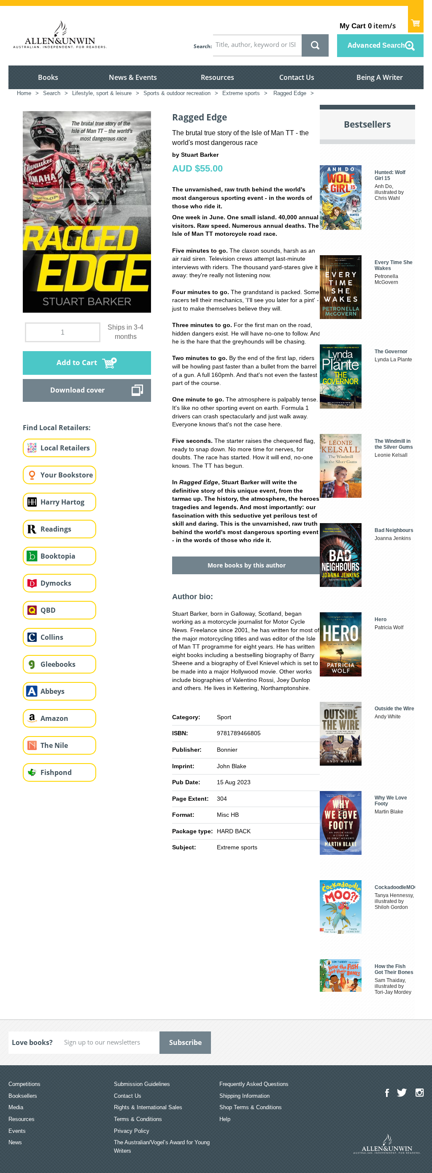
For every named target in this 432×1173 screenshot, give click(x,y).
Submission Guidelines (142, 1084)
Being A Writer (379, 77)
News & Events (133, 77)
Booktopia (58, 556)
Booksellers (22, 1096)
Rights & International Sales (148, 1107)
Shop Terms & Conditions (250, 1107)
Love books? (32, 1042)
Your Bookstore (66, 475)
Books (48, 77)
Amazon (54, 718)
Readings (55, 529)
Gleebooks (58, 664)
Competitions (24, 1084)
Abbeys (52, 691)
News (15, 1142)
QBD (48, 610)
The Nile (54, 745)
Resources (217, 77)
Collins (51, 637)
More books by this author (247, 565)
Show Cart (416, 19)
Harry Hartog (62, 502)
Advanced (376, 45)
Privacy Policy (131, 1131)
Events (17, 1131)
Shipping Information (244, 1096)
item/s (368, 25)
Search (202, 46)
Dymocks (55, 583)
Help (224, 1119)
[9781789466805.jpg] (87, 211)
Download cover (77, 390)
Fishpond (56, 772)
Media (15, 1107)
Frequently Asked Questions (254, 1084)
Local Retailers (65, 448)
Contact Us (296, 77)
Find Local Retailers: (57, 427)
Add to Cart (77, 362)
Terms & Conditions (138, 1119)
